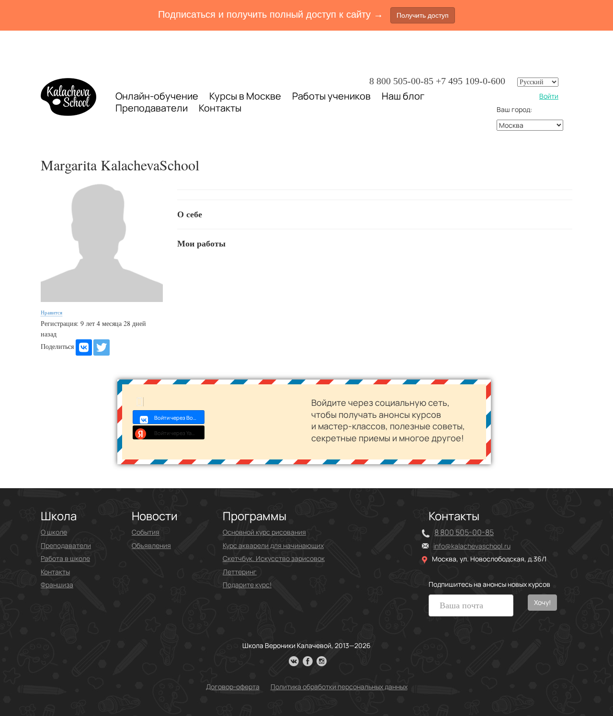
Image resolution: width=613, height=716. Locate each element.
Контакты (220, 108)
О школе (54, 532)
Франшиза (57, 584)
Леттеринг (240, 571)
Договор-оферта (233, 686)
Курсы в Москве (245, 96)
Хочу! (542, 602)
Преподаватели (151, 107)
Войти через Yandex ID (179, 432)
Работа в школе (65, 558)
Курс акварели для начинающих (273, 545)
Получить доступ (423, 15)
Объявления (151, 545)
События (145, 532)
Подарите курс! (247, 584)
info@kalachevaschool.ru (472, 545)
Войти (548, 96)
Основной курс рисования (264, 532)
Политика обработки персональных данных (339, 686)
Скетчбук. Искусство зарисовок (274, 558)
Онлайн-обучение (156, 96)
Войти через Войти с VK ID (179, 417)
